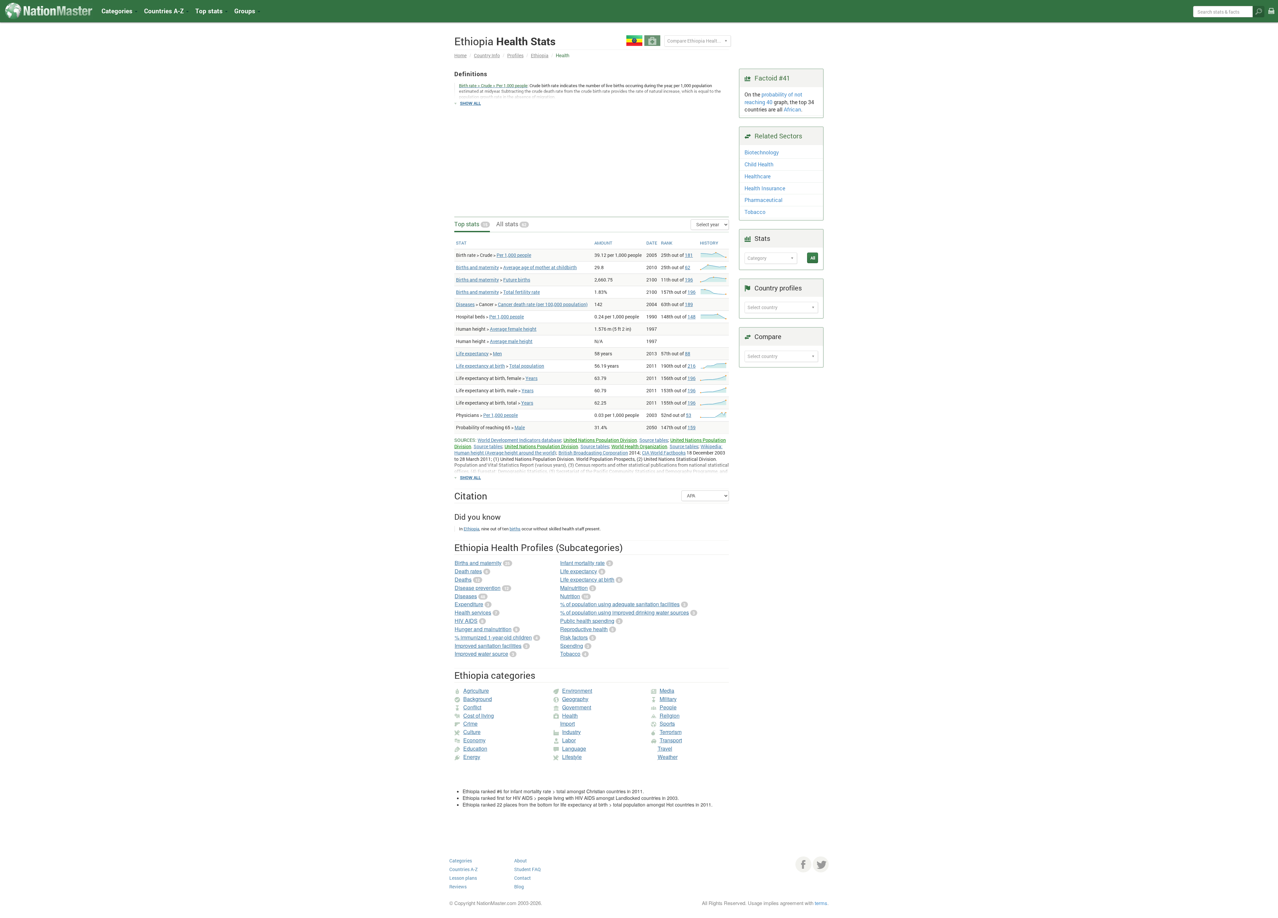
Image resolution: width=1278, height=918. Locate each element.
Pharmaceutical (763, 199)
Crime (470, 723)
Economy (474, 740)
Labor (569, 740)
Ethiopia (539, 55)
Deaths (463, 579)
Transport (671, 740)
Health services (473, 612)
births (515, 529)
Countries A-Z (463, 869)
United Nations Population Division (600, 440)
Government (576, 707)
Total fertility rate (521, 292)
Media (667, 690)
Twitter (821, 864)
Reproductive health (584, 629)
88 (687, 353)
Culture (472, 732)
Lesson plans (463, 878)
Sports (667, 723)
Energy (471, 757)
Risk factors (574, 637)
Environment (577, 690)
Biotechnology (762, 152)
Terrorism (671, 732)
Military (668, 699)
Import (567, 723)
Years (531, 378)
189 (689, 304)
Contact (522, 878)
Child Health (759, 164)
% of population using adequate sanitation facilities (620, 604)
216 (692, 366)
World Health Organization (639, 446)
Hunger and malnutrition (483, 629)
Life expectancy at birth (480, 366)
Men (497, 353)
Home (460, 55)
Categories (118, 11)
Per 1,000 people (514, 255)
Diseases (465, 304)
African (792, 109)
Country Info (487, 55)
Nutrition (570, 596)
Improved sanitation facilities (488, 645)
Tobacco (570, 653)
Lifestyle (572, 757)
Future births (516, 279)
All (812, 258)
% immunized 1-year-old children (493, 637)
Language (574, 748)
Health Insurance (765, 188)
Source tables (653, 440)
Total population (526, 366)
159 (692, 427)
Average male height (511, 341)
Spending (571, 645)
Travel (665, 748)
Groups (245, 11)
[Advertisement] (591, 158)
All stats (511, 224)
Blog (519, 886)
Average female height (513, 329)
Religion (670, 715)
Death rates (468, 571)
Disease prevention (478, 588)
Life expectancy (472, 353)
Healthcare (757, 176)
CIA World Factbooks (664, 453)
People (668, 707)
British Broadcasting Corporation (593, 453)
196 (689, 279)
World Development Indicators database (519, 440)
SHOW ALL (470, 103)
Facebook (803, 864)
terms (821, 902)
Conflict (472, 707)
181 (689, 255)
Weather (668, 757)
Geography (575, 699)
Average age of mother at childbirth (540, 267)
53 (688, 415)
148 (692, 316)
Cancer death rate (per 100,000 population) (543, 304)
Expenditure (469, 604)
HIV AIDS (466, 621)
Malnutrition (574, 588)
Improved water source (481, 653)
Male (520, 427)
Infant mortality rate (582, 563)
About (520, 860)
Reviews (458, 886)
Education (475, 748)
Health (570, 715)
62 (687, 267)
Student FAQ (527, 869)
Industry (571, 732)
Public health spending (587, 621)
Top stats (471, 224)
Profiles (515, 55)
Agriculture (476, 690)
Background (477, 699)
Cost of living (478, 715)
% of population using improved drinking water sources (624, 612)
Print (1271, 15)
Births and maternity (477, 267)
